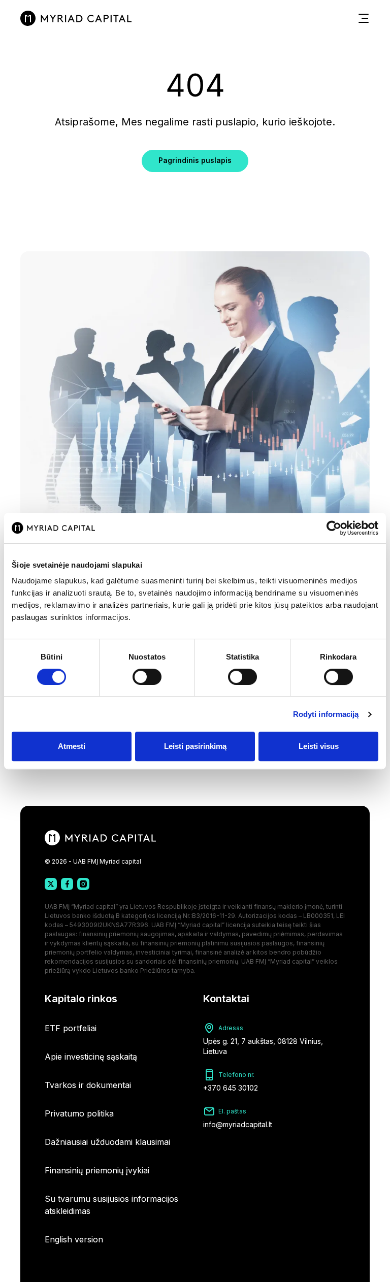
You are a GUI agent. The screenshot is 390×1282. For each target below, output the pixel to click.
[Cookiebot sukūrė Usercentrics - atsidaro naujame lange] (333, 528)
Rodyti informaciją (326, 714)
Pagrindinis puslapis (195, 160)
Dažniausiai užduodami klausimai (107, 1142)
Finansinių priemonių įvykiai (97, 1170)
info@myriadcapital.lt (237, 1124)
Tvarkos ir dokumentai (88, 1085)
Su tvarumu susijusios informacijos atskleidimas (111, 1205)
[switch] (147, 677)
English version (74, 1239)
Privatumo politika (79, 1113)
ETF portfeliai (70, 1028)
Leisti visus (319, 746)
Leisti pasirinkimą (195, 746)
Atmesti (71, 746)
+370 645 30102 (230, 1087)
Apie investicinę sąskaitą (91, 1056)
